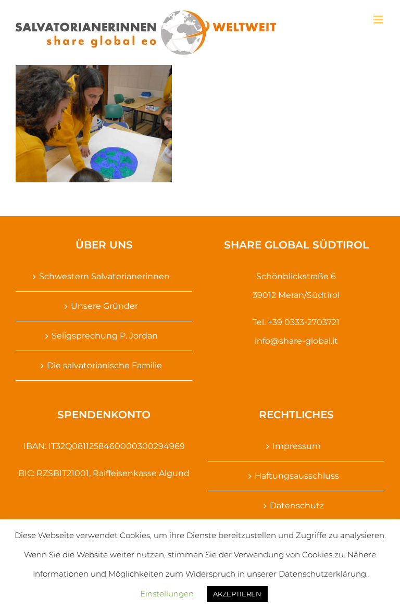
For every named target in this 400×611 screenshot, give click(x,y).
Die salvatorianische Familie (104, 365)
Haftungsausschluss (297, 476)
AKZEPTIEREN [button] (237, 594)
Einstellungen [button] (167, 593)
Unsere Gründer (104, 306)
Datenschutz (297, 505)
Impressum (296, 446)
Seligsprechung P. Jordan (105, 336)
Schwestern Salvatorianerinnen (104, 276)
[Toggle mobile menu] (378, 19)
